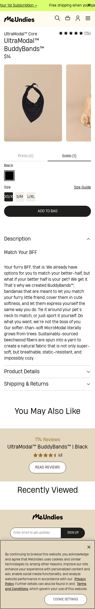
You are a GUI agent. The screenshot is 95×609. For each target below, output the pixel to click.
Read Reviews (47, 467)
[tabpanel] (47, 171)
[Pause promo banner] (89, 5)
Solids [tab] (69, 156)
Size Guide (82, 187)
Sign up (73, 532)
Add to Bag (48, 211)
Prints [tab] (25, 156)
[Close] (88, 547)
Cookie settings (65, 599)
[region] (47, 574)
